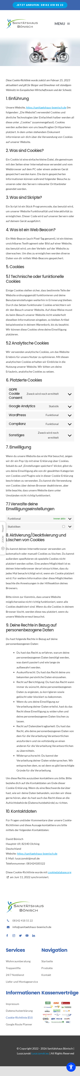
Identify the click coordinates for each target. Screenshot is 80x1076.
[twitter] (20, 935)
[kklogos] (57, 1003)
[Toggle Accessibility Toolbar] (71, 1067)
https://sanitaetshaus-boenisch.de (46, 107)
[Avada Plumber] (22, 19)
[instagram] (13, 935)
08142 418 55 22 (22, 920)
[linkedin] (33, 935)
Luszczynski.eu (40, 1053)
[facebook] (7, 935)
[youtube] (27, 935)
